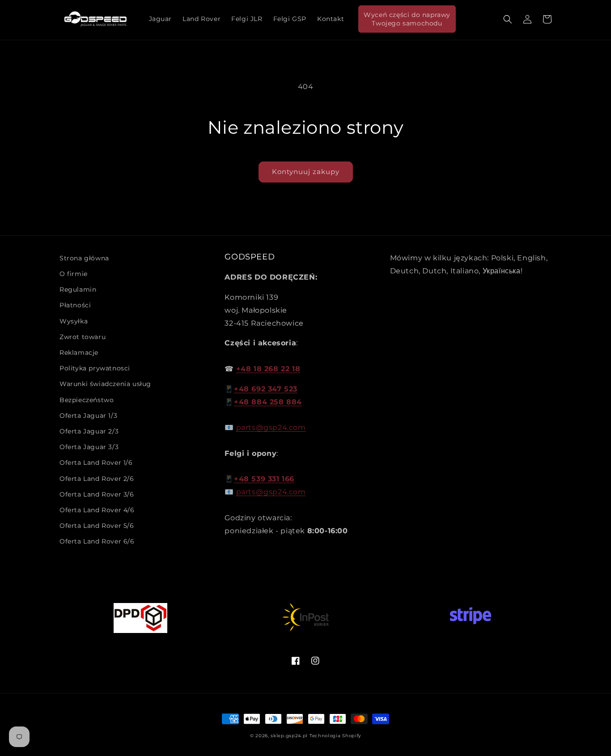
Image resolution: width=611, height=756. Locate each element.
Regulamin (77, 289)
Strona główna (84, 258)
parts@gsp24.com (271, 427)
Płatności (75, 305)
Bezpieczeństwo (86, 400)
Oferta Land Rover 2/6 (96, 479)
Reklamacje (78, 352)
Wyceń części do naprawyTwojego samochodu (407, 19)
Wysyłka (73, 321)
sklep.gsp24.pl (290, 736)
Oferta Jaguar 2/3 (89, 431)
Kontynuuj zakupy (305, 171)
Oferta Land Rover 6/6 (97, 541)
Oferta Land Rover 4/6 (97, 510)
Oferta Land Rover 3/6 (96, 494)
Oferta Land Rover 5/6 (96, 526)
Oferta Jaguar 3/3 (89, 447)
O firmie (73, 274)
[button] (508, 19)
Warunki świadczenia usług (105, 384)
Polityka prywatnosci (94, 368)
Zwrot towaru (82, 337)
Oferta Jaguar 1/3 (88, 416)
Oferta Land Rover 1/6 (96, 463)
